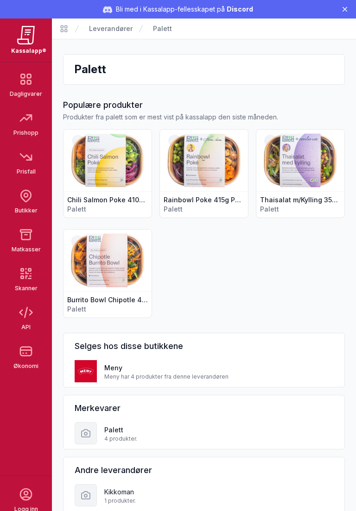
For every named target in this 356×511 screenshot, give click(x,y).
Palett (162, 28)
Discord (240, 9)
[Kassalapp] (64, 28)
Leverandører (111, 28)
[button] (107, 173)
